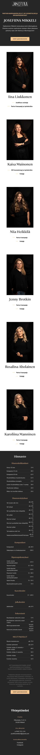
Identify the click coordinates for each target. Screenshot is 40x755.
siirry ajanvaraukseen (20, 39)
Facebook (20, 743)
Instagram (20, 745)
